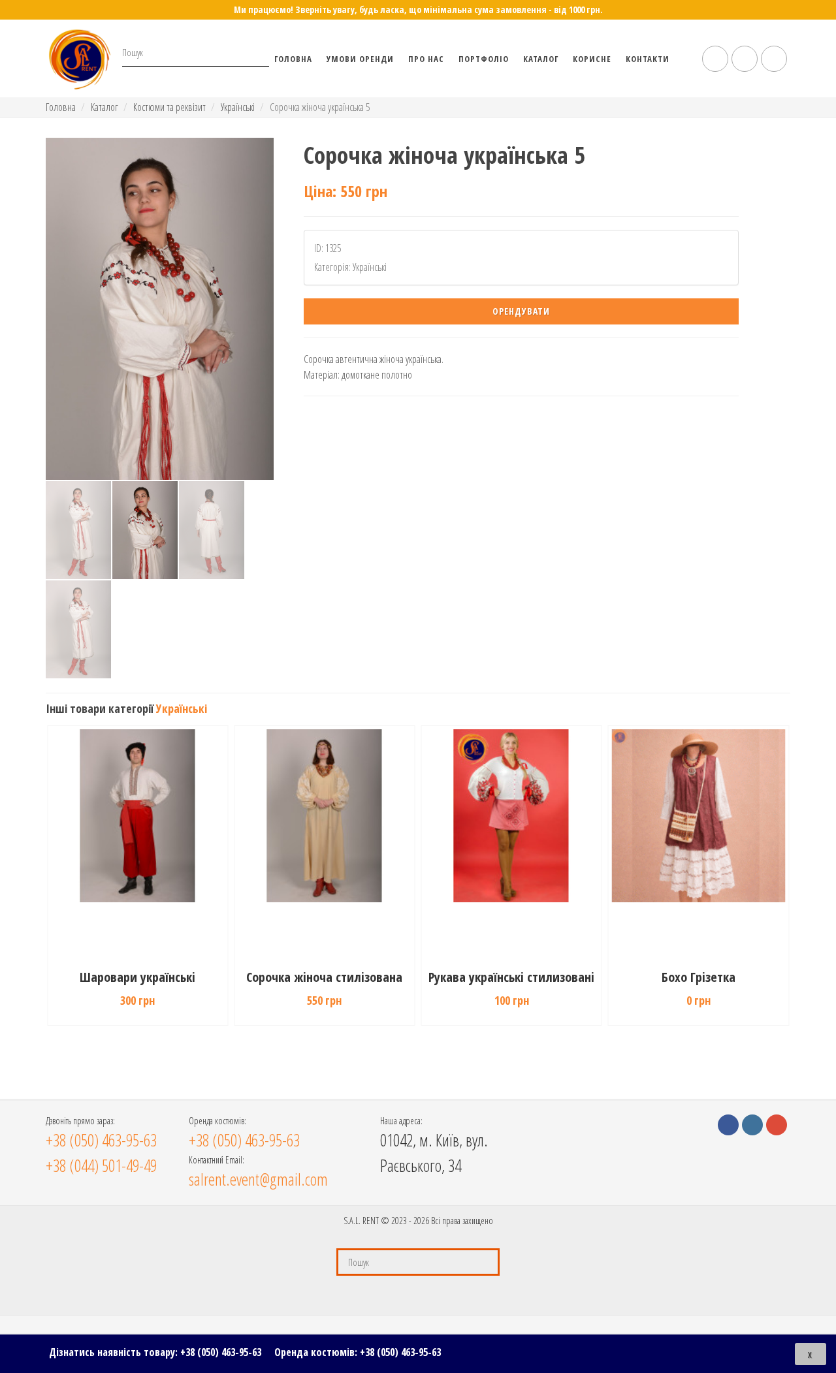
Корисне (592, 59)
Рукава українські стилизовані (511, 977)
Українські (238, 107)
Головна (293, 59)
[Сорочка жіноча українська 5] (160, 309)
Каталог (540, 59)
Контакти (647, 59)
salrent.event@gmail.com (258, 1179)
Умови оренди (360, 59)
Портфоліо (483, 59)
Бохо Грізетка (698, 977)
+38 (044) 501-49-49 (101, 1165)
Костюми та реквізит (169, 107)
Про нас (426, 59)
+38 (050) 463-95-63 (220, 1352)
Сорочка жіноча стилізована (324, 977)
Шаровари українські (137, 977)
